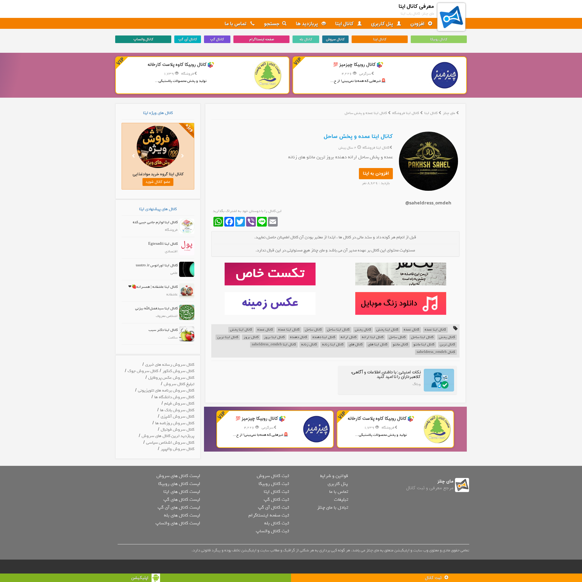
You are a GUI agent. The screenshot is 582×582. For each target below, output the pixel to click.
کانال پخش (363, 330)
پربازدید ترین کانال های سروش (168, 435)
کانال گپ (217, 39)
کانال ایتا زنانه (332, 345)
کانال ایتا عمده (435, 330)
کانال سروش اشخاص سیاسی (170, 442)
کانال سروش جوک (143, 371)
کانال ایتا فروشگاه (406, 113)
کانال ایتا (345, 24)
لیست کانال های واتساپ (178, 523)
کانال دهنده (298, 337)
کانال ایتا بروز (274, 337)
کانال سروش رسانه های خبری (169, 364)
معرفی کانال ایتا (416, 7)
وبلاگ (417, 384)
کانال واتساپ (143, 39)
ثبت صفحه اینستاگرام (269, 515)
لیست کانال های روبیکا (179, 483)
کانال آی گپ (187, 39)
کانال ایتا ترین (227, 337)
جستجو (272, 24)
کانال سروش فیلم (179, 403)
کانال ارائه (348, 337)
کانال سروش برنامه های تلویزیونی (166, 390)
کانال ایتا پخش (387, 330)
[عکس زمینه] (270, 303)
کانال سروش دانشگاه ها (174, 397)
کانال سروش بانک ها (177, 410)
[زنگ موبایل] (400, 303)
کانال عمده (411, 330)
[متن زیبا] (270, 274)
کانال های (356, 345)
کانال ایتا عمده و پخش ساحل (358, 136)
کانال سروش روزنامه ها (174, 423)
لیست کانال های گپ (181, 499)
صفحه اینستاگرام (261, 39)
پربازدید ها (307, 24)
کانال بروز (251, 337)
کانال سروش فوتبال (177, 429)
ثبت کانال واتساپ (272, 531)
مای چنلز (449, 113)
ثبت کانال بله (276, 523)
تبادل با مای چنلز (332, 507)
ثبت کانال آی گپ (273, 507)
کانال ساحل (313, 330)
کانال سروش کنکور (178, 371)
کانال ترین (447, 345)
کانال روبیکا (438, 39)
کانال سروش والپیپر (177, 449)
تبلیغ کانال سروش (179, 384)
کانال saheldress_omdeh (436, 352)
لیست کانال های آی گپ (179, 507)
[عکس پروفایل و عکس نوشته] (400, 274)
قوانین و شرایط (334, 475)
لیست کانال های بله (182, 515)
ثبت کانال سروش (273, 475)
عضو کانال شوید (158, 182)
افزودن (418, 24)
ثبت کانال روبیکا (274, 483)
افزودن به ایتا (376, 173)
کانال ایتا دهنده (324, 337)
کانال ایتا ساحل (338, 330)
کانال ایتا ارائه (372, 337)
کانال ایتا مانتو (423, 345)
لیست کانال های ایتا (181, 491)
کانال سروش (335, 39)
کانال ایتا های (377, 345)
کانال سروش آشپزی (177, 416)
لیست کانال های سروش (178, 475)
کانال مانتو (400, 345)
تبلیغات (341, 499)
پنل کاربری (382, 24)
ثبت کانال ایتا (276, 491)
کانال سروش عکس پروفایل (171, 377)
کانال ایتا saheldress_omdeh (274, 345)
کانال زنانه (309, 345)
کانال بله (305, 39)
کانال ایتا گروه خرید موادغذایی (158, 174)
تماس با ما (236, 24)
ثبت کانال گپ (276, 499)
